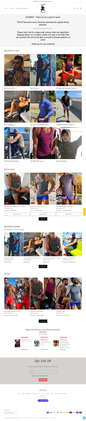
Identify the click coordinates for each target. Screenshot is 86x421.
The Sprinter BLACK (8, 258)
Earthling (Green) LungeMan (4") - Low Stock (14, 206)
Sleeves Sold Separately (11, 417)
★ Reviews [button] (84, 212)
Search (19, 393)
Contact (42, 393)
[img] (43, 332)
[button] (5, 8)
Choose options (17, 214)
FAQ (39, 393)
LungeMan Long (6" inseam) (64, 125)
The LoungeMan (9, 125)
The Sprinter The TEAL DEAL (69, 258)
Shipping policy (45, 417)
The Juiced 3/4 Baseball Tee (39, 125)
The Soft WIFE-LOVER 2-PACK (37, 311)
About (52, 393)
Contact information (53, 417)
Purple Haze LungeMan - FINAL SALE (64, 206)
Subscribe (43, 380)
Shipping (47, 393)
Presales (65, 393)
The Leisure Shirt (9, 88)
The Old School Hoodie (11, 161)
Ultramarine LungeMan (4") (36, 206)
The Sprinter (34, 88)
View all (43, 219)
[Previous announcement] (4, 1)
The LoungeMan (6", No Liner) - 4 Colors (33, 258)
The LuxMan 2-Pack (60, 311)
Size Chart (34, 393)
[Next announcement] (81, 1)
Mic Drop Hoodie (61, 161)
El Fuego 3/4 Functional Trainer (66, 88)
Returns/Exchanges (27, 393)
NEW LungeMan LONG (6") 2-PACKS (12, 311)
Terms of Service (58, 393)
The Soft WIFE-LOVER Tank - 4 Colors (51, 258)
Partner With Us (43, 396)
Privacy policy (32, 417)
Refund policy (26, 417)
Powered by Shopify (19, 417)
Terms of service (39, 417)
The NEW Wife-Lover (36, 161)
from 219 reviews (43, 334)
